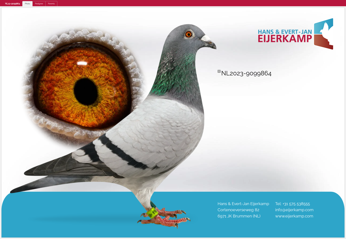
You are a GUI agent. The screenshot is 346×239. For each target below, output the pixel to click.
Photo (27, 4)
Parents (51, 4)
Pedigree (39, 4)
